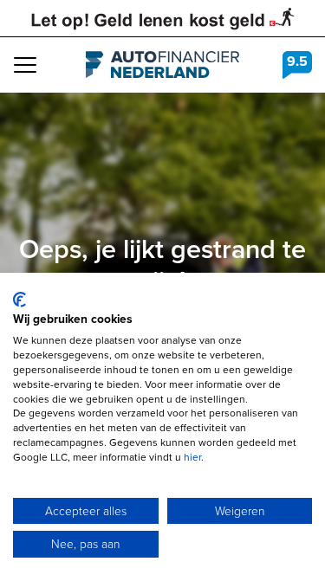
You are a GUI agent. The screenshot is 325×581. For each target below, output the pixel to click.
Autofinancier (162, 65)
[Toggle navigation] (25, 65)
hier (192, 457)
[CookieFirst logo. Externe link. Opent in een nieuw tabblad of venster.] (19, 299)
